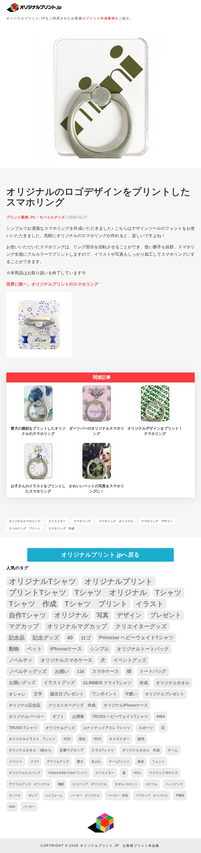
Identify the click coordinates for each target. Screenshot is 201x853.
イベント (16, 761)
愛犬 (80, 761)
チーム (173, 750)
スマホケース (105, 671)
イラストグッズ (59, 682)
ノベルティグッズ (28, 671)
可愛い (131, 694)
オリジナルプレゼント (164, 694)
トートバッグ (152, 671)
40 (70, 638)
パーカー (29, 806)
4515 (97, 739)
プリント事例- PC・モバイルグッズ (35, 217)
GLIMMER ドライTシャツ (107, 682)
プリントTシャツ (37, 592)
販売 (141, 739)
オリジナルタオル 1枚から (30, 750)
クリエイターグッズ (141, 626)
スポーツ (145, 728)
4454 (160, 716)
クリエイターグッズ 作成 (72, 705)
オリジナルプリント (119, 581)
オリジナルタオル (172, 682)
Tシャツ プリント (96, 604)
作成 (143, 682)
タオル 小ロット (126, 784)
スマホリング (82, 521)
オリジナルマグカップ (77, 626)
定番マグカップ (71, 750)
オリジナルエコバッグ (24, 773)
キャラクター (119, 739)
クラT (35, 761)
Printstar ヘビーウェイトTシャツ (136, 637)
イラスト (150, 604)
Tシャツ (168, 592)
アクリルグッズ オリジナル (29, 784)
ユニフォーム (54, 795)
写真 (103, 615)
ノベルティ (20, 660)
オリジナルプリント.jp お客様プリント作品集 (119, 845)
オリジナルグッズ (60, 728)
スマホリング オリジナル (116, 521)
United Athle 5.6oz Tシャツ (67, 773)
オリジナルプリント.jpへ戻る (100, 554)
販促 (141, 761)
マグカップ (24, 626)
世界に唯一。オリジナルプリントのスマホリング (52, 284)
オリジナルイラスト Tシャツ (32, 739)
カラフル (151, 784)
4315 (67, 739)
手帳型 (180, 795)
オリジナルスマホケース (66, 660)
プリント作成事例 (100, 18)
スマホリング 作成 (61, 528)
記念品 (17, 638)
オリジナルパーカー (26, 716)
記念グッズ (46, 638)
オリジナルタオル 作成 (141, 750)
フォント (158, 761)
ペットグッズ (174, 784)
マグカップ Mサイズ (163, 772)
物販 (61, 784)
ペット (34, 649)
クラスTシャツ (103, 750)
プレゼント (165, 615)
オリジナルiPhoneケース (126, 705)
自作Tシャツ (27, 615)
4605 (12, 806)
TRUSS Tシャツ (23, 728)
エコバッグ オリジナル (89, 784)
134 (80, 671)
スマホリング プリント (25, 528)
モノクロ (14, 795)
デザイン (129, 615)
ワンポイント (104, 694)
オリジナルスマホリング (25, 521)
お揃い (62, 671)
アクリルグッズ (58, 761)
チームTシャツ (119, 761)
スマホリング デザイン (157, 521)
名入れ (96, 761)
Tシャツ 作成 (33, 604)
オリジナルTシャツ (42, 581)
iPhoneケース (66, 649)
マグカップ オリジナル (152, 795)
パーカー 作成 (118, 795)
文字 (38, 694)
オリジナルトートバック (143, 649)
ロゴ (86, 638)
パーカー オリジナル (85, 795)
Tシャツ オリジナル (111, 592)
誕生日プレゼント (67, 694)
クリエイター (57, 521)
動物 (14, 649)
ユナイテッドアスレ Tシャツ (106, 728)
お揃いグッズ (22, 682)
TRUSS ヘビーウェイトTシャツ (120, 716)
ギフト (58, 716)
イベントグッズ (129, 660)
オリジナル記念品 (24, 705)
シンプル (99, 649)
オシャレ (17, 694)
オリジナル (71, 615)
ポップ (33, 795)
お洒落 (78, 716)
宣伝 (82, 739)
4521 (137, 773)
